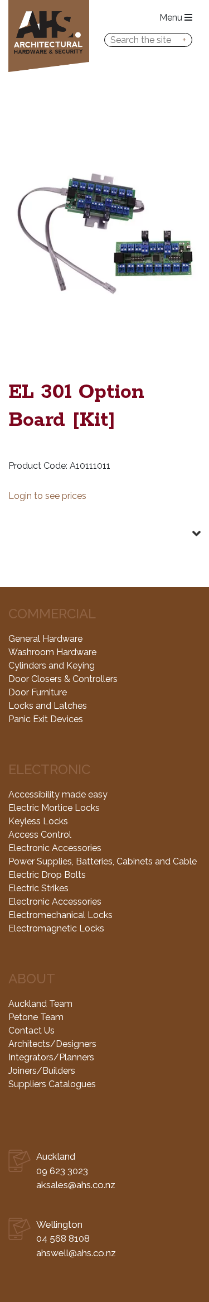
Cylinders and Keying (51, 665)
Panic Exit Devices (45, 719)
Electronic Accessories (54, 848)
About (31, 979)
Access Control (39, 834)
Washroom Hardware (52, 652)
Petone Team (36, 1017)
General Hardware (45, 638)
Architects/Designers (52, 1044)
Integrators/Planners (51, 1057)
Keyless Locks (38, 821)
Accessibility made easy (58, 794)
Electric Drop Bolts (47, 874)
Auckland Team (40, 1003)
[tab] (104, 525)
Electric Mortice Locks (54, 808)
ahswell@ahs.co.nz (76, 1252)
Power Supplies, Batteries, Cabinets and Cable (102, 861)
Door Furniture (37, 692)
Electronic (49, 769)
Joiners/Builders (41, 1070)
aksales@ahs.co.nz (75, 1184)
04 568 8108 (63, 1238)
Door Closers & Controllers (63, 679)
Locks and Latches (47, 705)
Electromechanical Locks (60, 915)
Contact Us (31, 1030)
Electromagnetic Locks (56, 928)
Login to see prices (47, 496)
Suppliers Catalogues (52, 1084)
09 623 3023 (62, 1170)
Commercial (52, 614)
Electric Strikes (38, 888)
